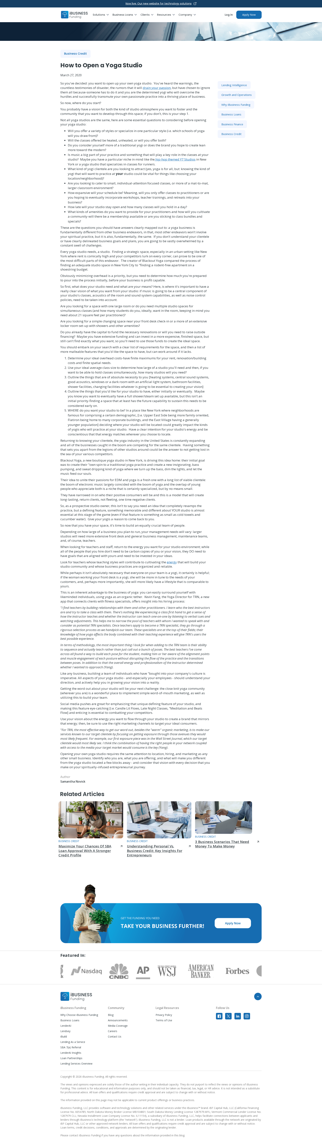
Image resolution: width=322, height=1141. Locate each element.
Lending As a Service (72, 1042)
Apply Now (249, 14)
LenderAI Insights (70, 1052)
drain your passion (157, 88)
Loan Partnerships (71, 1058)
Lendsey (65, 1031)
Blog (110, 1015)
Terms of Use (164, 1020)
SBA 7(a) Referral (70, 1047)
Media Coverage (118, 1025)
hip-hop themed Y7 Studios (175, 159)
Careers (112, 1031)
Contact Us (114, 1036)
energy (172, 562)
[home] (74, 14)
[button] (103, 14)
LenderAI (65, 1025)
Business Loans (69, 1020)
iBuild (63, 1036)
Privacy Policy (164, 1015)
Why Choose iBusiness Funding (79, 1015)
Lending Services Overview (76, 1063)
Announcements (118, 1020)
